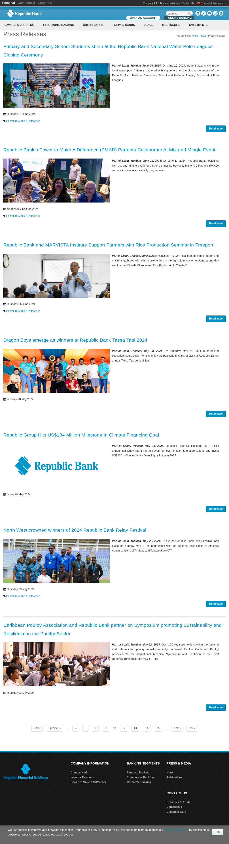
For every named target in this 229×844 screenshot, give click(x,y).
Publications (174, 777)
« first (37, 728)
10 (106, 728)
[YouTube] (209, 13)
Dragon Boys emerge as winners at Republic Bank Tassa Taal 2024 (75, 340)
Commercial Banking (140, 777)
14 (146, 728)
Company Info (150, 3)
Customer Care (176, 811)
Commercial (26, 2)
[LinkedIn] (221, 13)
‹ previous (55, 728)
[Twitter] (203, 13)
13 (135, 728)
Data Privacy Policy (176, 829)
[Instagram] (215, 13)
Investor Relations (82, 777)
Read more (216, 128)
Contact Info (174, 806)
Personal (9, 2)
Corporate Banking (139, 782)
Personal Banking (138, 772)
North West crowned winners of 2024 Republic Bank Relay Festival (74, 530)
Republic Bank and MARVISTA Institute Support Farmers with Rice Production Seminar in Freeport (108, 244)
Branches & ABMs (170, 3)
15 (158, 728)
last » (192, 728)
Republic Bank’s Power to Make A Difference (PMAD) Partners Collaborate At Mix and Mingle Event (109, 149)
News (203, 35)
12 (123, 728)
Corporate (45, 2)
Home (194, 35)
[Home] (24, 13)
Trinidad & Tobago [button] (211, 3)
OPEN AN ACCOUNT (143, 17)
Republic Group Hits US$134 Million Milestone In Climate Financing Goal (81, 434)
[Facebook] (197, 13)
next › (177, 728)
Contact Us (188, 3)
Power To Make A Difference (23, 121)
